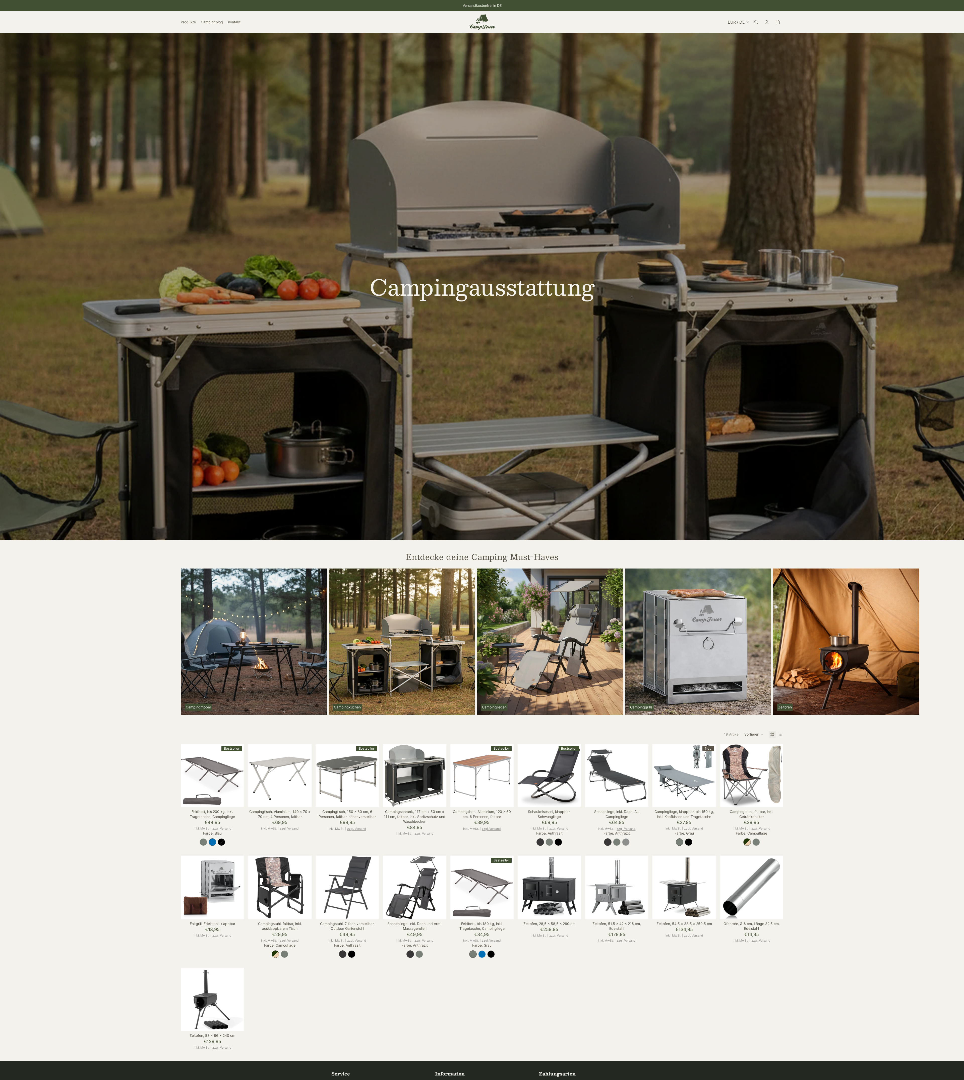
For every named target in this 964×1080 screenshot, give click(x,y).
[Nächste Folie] (777, 641)
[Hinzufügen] (303, 799)
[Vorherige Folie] (188, 775)
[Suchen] (756, 22)
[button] (754, 734)
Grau (203, 842)
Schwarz (221, 842)
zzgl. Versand (221, 828)
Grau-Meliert (626, 842)
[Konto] (766, 22)
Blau (212, 842)
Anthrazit (540, 842)
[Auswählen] (236, 799)
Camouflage (747, 842)
